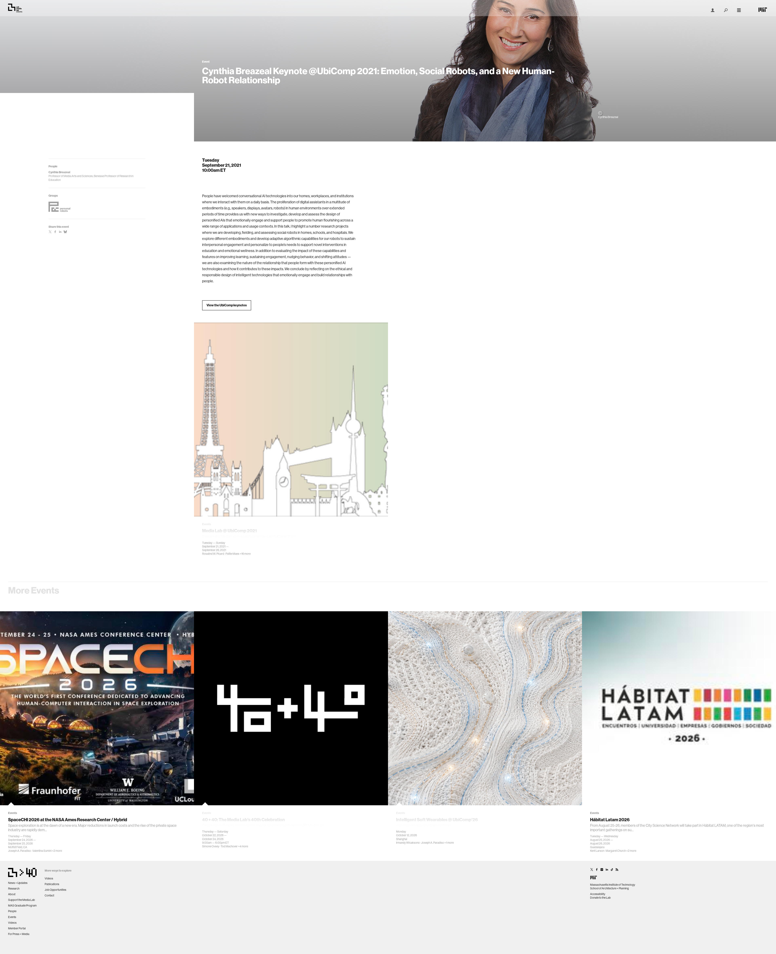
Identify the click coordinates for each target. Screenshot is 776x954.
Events (12, 917)
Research (13, 888)
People (12, 911)
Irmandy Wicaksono (408, 842)
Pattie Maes (232, 553)
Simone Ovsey (210, 846)
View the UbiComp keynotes (227, 305)
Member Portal (17, 928)
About (11, 894)
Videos (12, 922)
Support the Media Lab (21, 899)
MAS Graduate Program (22, 905)
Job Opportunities (55, 889)
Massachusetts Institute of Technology (612, 884)
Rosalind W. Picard (213, 553)
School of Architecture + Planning (609, 888)
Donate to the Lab (600, 897)
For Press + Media (18, 934)
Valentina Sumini (42, 850)
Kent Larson (597, 850)
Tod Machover (229, 846)
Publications (52, 884)
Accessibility (597, 894)
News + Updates (17, 882)
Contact (49, 895)
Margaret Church (616, 850)
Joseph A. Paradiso (19, 850)
